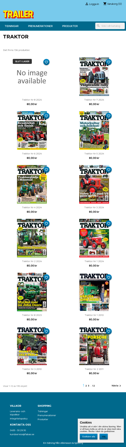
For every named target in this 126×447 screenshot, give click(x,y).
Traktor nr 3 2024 (94, 207)
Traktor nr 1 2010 (94, 315)
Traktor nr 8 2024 (32, 99)
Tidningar (11, 26)
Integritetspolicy (19, 418)
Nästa (117, 386)
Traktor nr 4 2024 (32, 207)
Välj (103, 436)
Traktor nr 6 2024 (32, 153)
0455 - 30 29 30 (18, 430)
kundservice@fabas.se (22, 434)
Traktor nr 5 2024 (94, 153)
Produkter (70, 26)
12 (93, 385)
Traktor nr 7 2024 (94, 99)
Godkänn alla (88, 436)
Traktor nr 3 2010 (32, 369)
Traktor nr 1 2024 (94, 261)
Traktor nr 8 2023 (32, 315)
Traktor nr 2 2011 (94, 369)
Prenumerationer (40, 26)
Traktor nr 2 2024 (32, 261)
